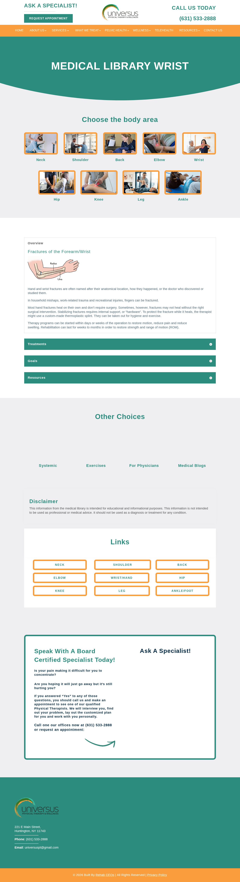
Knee (60, 590)
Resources (188, 30)
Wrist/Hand (122, 577)
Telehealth (164, 30)
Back (182, 564)
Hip (182, 577)
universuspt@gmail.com (42, 847)
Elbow (60, 577)
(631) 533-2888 (37, 839)
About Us (37, 30)
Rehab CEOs (105, 875)
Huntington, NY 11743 (30, 831)
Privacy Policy (157, 875)
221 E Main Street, (28, 827)
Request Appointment (48, 18)
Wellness (141, 30)
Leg (122, 590)
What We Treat (87, 30)
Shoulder (122, 564)
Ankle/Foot (182, 590)
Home (19, 30)
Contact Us (213, 30)
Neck (60, 564)
